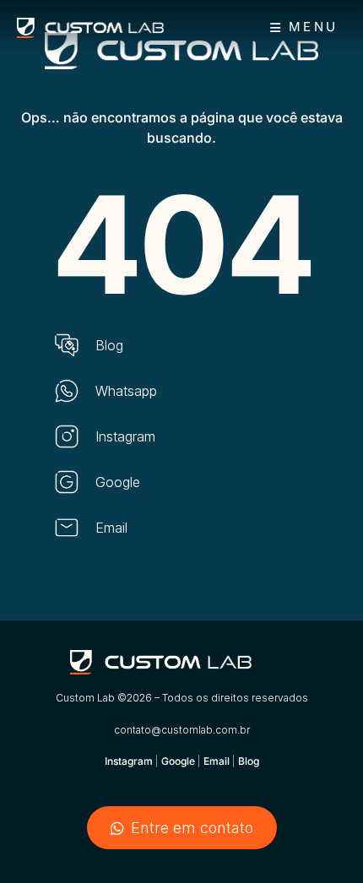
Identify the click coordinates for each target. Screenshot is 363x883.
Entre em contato (192, 828)
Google (179, 761)
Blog (248, 761)
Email (216, 761)
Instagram (129, 761)
